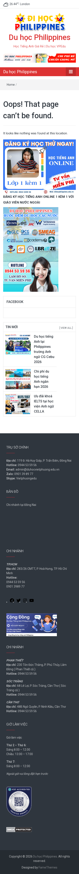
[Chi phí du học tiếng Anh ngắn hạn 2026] (18, 379)
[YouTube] (31, 601)
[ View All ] (66, 327)
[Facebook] (12, 601)
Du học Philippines (40, 37)
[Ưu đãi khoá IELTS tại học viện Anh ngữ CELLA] (18, 404)
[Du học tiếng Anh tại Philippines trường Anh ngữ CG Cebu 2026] (18, 344)
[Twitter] (18, 601)
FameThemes (48, 867)
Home (11, 84)
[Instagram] (25, 601)
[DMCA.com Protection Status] (19, 829)
